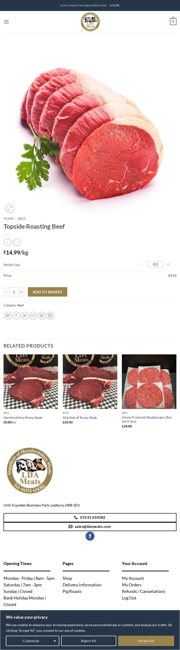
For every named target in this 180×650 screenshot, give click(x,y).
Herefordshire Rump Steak (23, 417)
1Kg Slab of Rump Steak (80, 417)
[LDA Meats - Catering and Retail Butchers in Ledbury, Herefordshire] (90, 21)
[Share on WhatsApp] (8, 315)
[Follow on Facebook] (90, 536)
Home (9, 218)
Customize (31, 641)
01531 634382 (68, 5)
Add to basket (48, 292)
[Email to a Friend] (33, 315)
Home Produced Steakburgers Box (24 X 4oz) (147, 419)
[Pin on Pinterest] (41, 315)
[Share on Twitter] (25, 315)
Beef (22, 218)
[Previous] (3, 395)
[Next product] (7, 242)
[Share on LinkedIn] (50, 315)
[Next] (176, 395)
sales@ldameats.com (92, 5)
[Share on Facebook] (16, 315)
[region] (90, 630)
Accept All (146, 641)
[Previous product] (16, 242)
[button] (114, 5)
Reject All (88, 641)
